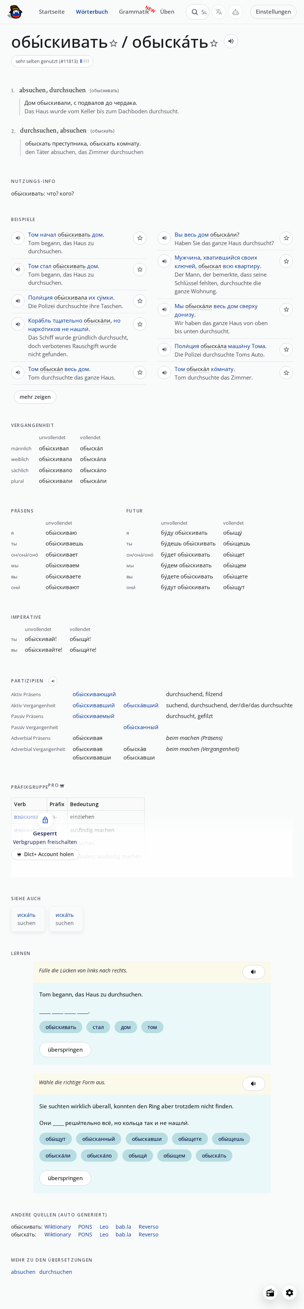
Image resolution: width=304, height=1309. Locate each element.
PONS (85, 1226)
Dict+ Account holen (49, 854)
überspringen (65, 1049)
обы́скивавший (94, 705)
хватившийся (221, 257)
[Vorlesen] (231, 41)
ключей (185, 266)
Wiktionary (57, 1226)
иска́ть (26, 914)
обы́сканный (141, 727)
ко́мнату (222, 369)
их (92, 297)
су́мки (105, 297)
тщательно (67, 320)
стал (46, 266)
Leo (104, 1226)
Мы (179, 306)
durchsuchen (55, 1271)
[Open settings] (289, 1293)
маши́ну (239, 346)
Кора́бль (39, 320)
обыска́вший (141, 705)
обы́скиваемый (94, 715)
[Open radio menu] (270, 1293)
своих (249, 257)
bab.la (123, 1226)
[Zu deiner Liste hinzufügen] (113, 43)
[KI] (235, 11)
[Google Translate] (218, 11)
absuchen (23, 1271)
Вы (179, 234)
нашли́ (79, 329)
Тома (258, 346)
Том (33, 234)
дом (97, 234)
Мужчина (187, 257)
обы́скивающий (94, 694)
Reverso (148, 1226)
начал (48, 234)
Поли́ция (40, 297)
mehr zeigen (35, 397)
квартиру (247, 266)
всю (228, 266)
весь (71, 369)
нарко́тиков (44, 329)
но (116, 320)
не (65, 329)
